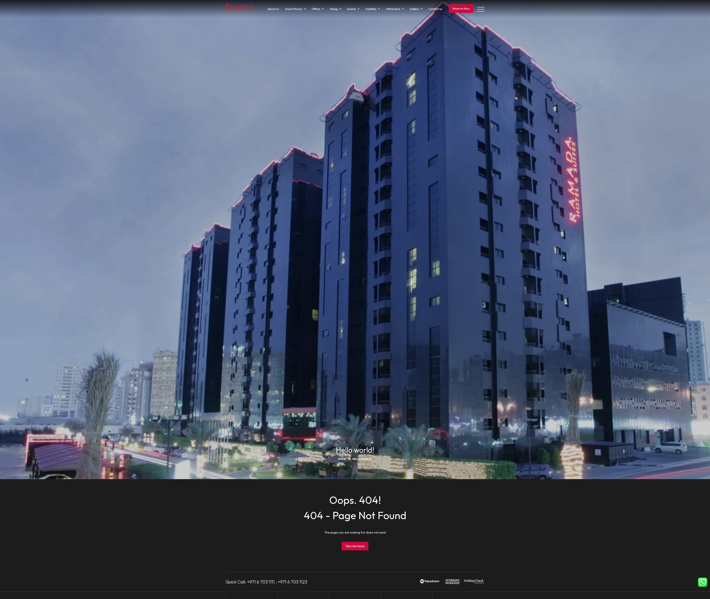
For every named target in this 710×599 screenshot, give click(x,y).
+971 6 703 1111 (261, 582)
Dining (334, 9)
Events (351, 9)
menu (480, 9)
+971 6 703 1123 (292, 582)
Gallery (414, 9)
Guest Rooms (293, 9)
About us (273, 9)
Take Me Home (355, 546)
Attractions (393, 9)
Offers (316, 9)
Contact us (435, 9)
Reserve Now (461, 8)
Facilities (370, 9)
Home (342, 459)
